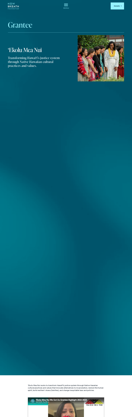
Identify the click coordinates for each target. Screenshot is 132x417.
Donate (117, 6)
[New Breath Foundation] (13, 6)
